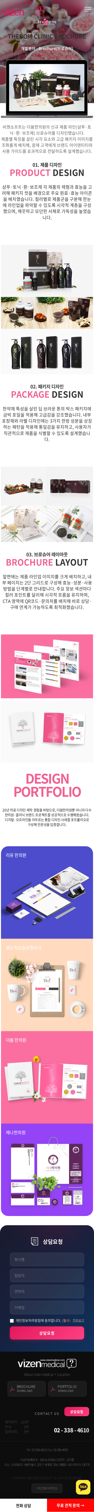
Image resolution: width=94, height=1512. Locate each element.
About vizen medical (39, 1374)
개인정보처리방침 (47, 1488)
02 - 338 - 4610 (71, 1430)
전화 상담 (23, 1505)
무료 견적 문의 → (70, 1505)
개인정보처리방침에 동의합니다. (43, 1320)
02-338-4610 (39, 1450)
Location (63, 1374)
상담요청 (46, 1333)
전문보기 (78, 1320)
